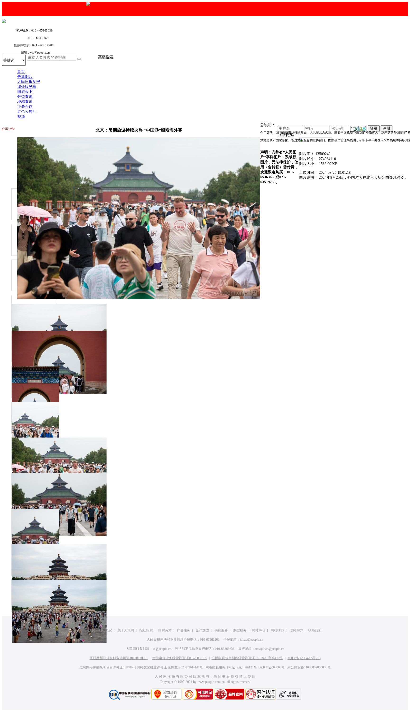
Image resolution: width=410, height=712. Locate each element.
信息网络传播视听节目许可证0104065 (106, 667)
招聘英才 (165, 630)
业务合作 (25, 107)
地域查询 (25, 102)
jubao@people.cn (251, 639)
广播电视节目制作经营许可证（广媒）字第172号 (247, 658)
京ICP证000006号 (272, 667)
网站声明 (258, 630)
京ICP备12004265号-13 (304, 658)
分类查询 (25, 97)
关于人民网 (125, 630)
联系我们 (314, 630)
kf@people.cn (162, 649)
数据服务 (240, 630)
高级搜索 (105, 57)
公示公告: (8, 129)
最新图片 (25, 77)
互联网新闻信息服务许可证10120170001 (119, 658)
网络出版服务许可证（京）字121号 (231, 667)
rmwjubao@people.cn (269, 649)
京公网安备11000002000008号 (309, 667)
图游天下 (25, 92)
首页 (21, 72)
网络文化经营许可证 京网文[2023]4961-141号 (170, 667)
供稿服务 (221, 630)
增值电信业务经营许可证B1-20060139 (179, 658)
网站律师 (277, 630)
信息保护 (296, 630)
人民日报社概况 (100, 630)
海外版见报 (26, 87)
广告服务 (183, 630)
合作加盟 (202, 630)
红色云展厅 (26, 112)
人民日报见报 (28, 82)
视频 (21, 116)
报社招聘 (146, 630)
